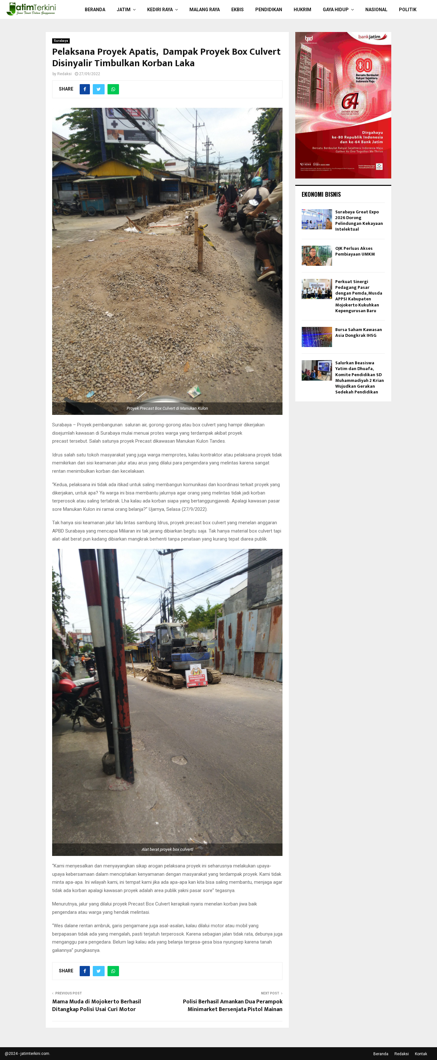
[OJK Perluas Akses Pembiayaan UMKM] (317, 256)
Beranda (95, 9)
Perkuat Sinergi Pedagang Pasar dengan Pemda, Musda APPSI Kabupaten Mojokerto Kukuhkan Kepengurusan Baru (358, 296)
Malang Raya (204, 9)
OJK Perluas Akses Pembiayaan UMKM (355, 251)
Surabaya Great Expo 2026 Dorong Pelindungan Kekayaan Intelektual (359, 220)
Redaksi (64, 74)
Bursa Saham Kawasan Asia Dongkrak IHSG (358, 332)
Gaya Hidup (336, 9)
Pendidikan (268, 9)
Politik (408, 9)
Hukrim (302, 9)
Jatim (124, 9)
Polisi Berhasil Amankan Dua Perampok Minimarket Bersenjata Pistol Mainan (232, 1005)
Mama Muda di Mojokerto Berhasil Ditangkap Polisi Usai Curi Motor (96, 1005)
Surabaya (61, 41)
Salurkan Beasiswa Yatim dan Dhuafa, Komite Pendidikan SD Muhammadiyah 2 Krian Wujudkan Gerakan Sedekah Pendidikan (359, 377)
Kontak (421, 1054)
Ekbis (237, 9)
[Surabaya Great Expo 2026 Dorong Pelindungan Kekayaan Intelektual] (317, 219)
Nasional (376, 9)
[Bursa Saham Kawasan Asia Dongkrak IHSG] (317, 337)
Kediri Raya (160, 9)
